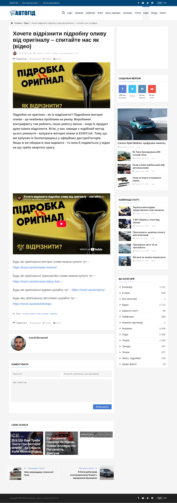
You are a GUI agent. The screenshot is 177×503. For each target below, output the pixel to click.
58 (153, 238)
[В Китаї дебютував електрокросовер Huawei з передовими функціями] (107, 473)
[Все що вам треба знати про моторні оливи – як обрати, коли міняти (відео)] (26, 443)
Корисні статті (130, 310)
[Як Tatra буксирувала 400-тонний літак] (124, 156)
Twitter (48, 59)
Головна (18, 23)
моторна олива (28, 314)
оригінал (45, 314)
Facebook (36, 59)
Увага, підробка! (113, 13)
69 (155, 213)
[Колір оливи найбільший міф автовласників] (124, 169)
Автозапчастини (29, 3)
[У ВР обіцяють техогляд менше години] (125, 223)
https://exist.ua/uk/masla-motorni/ (35, 267)
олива (38, 314)
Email (58, 59)
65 (155, 226)
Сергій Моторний (25, 53)
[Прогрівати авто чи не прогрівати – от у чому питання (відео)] (125, 248)
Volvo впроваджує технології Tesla (38, 473)
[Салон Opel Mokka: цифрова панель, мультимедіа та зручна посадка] (142, 124)
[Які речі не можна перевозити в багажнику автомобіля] (125, 261)
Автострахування (51, 3)
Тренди (154, 13)
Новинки (79, 13)
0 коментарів (67, 53)
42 (155, 261)
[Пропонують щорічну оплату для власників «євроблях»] (125, 236)
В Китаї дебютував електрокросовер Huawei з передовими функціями (83, 475)
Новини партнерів (132, 322)
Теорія (100, 13)
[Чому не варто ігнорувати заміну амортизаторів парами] (124, 182)
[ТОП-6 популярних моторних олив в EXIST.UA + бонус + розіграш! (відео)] (96, 435)
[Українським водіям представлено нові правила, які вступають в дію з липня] (125, 211)
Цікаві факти (129, 364)
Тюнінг (163, 13)
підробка (53, 314)
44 (155, 251)
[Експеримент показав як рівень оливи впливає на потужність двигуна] (61, 443)
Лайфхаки (90, 13)
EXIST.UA (14, 3)
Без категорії (129, 299)
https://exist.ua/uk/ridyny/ (88, 290)
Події (69, 13)
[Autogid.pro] (22, 13)
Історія (138, 13)
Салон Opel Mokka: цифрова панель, (142, 143)
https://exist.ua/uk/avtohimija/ (32, 304)
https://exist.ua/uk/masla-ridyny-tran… (38, 281)
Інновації (127, 13)
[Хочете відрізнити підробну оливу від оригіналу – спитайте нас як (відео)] (61, 85)
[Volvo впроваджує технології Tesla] (14, 473)
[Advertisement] (61, 171)
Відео (146, 13)
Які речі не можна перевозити (149, 257)
